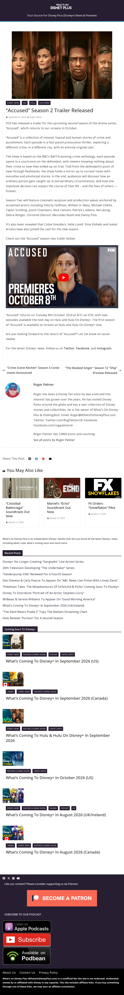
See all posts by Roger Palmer (54, 440)
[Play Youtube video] (63, 277)
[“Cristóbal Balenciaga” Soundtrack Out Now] (21, 480)
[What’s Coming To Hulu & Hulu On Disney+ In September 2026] (13, 711)
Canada (10, 692)
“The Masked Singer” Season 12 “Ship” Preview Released (91, 370)
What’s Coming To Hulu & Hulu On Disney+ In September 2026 (58, 738)
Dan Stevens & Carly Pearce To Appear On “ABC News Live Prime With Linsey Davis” (60, 580)
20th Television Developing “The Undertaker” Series (38, 568)
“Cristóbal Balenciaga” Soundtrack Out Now (18, 509)
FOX (24, 103)
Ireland (53, 808)
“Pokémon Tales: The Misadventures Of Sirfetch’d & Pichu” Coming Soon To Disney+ (61, 587)
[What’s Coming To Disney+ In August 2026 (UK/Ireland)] (13, 791)
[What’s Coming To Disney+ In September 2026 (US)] (13, 637)
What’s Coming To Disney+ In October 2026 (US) (49, 777)
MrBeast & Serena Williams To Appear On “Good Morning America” (49, 599)
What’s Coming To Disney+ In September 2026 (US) (52, 661)
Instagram (104, 348)
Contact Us (27, 972)
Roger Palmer (36, 117)
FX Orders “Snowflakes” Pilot (101, 505)
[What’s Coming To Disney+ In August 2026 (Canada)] (13, 828)
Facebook (82, 348)
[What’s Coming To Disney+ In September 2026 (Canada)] (13, 674)
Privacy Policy (48, 972)
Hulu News (44, 103)
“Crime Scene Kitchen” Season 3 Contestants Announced (33, 370)
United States (68, 654)
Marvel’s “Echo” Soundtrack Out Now (59, 507)
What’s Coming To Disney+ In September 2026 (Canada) (57, 698)
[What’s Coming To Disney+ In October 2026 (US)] (13, 754)
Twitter (69, 348)
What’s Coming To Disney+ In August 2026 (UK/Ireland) (56, 814)
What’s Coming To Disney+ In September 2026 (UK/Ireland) (43, 605)
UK (74, 808)
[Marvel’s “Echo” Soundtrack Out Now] (62, 480)
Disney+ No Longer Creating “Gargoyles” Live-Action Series (43, 561)
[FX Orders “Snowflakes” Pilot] (103, 480)
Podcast (53, 654)
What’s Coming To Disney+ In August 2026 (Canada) (53, 852)
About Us (9, 972)
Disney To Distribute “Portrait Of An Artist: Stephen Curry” (43, 593)
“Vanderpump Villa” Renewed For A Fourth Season (37, 574)
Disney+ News (13, 103)
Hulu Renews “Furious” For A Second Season (33, 618)
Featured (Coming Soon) (34, 654)
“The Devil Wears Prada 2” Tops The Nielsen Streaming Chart (45, 612)
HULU (33, 103)
